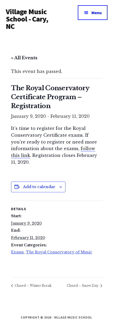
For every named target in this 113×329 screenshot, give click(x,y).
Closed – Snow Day (83, 286)
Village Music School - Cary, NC (27, 19)
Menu (96, 12)
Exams (17, 252)
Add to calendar (39, 186)
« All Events (24, 57)
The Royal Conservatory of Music (59, 252)
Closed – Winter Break (33, 286)
